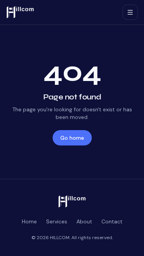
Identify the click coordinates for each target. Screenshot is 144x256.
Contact (111, 221)
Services (56, 221)
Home (29, 221)
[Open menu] (130, 12)
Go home (72, 137)
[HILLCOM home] (61, 12)
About (84, 221)
